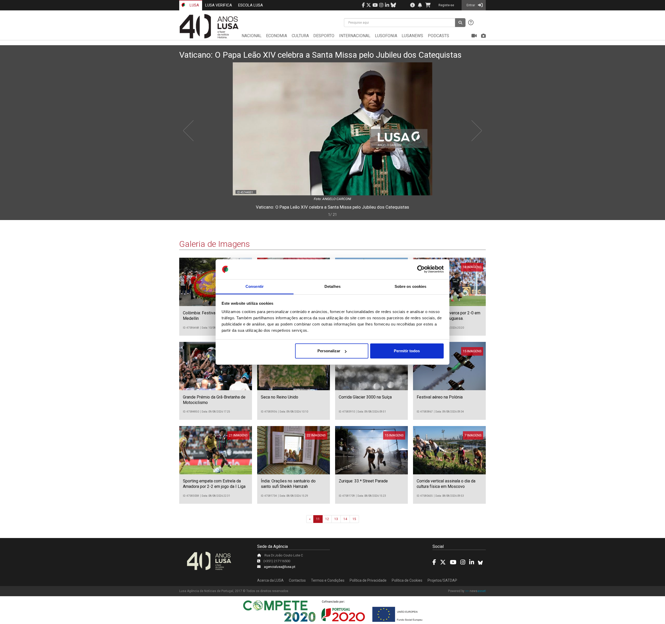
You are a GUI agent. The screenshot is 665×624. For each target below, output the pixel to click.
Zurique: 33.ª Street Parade (363, 481)
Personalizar (328, 351)
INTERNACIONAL (354, 35)
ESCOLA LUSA (250, 5)
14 (345, 519)
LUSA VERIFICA (218, 5)
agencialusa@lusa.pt (279, 567)
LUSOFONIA (386, 35)
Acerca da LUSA (270, 580)
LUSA (194, 5)
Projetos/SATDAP (442, 580)
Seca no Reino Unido (279, 397)
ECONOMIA (276, 35)
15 (354, 519)
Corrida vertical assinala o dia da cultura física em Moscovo (446, 484)
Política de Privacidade (368, 580)
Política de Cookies (407, 580)
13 (336, 519)
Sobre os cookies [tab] (411, 286)
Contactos (297, 580)
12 (327, 519)
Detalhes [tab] (332, 286)
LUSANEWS (412, 35)
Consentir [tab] (254, 286)
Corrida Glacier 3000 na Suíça (365, 397)
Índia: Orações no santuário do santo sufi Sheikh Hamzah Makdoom (288, 486)
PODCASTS (438, 35)
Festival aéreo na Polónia (440, 397)
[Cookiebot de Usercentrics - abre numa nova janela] (421, 269)
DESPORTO (323, 35)
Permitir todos (407, 351)
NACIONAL (252, 35)
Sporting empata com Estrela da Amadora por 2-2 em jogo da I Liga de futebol (214, 486)
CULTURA (300, 35)
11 (318, 519)
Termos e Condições (327, 580)
